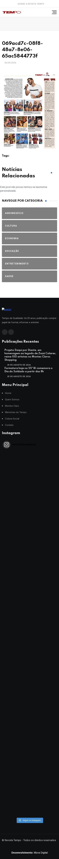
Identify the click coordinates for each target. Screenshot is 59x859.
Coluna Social (12, 419)
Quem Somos (12, 399)
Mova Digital (29, 852)
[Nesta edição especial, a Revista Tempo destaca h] (29, 466)
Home (8, 393)
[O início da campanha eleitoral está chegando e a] (29, 557)
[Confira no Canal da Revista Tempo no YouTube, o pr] (29, 648)
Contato (9, 425)
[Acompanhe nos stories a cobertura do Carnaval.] (29, 801)
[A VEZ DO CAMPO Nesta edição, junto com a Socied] (29, 679)
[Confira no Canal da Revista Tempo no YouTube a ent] (29, 496)
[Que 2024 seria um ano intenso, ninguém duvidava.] (29, 740)
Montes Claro (12, 406)
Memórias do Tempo (16, 412)
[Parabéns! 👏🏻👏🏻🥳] (29, 770)
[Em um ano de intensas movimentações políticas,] (29, 709)
